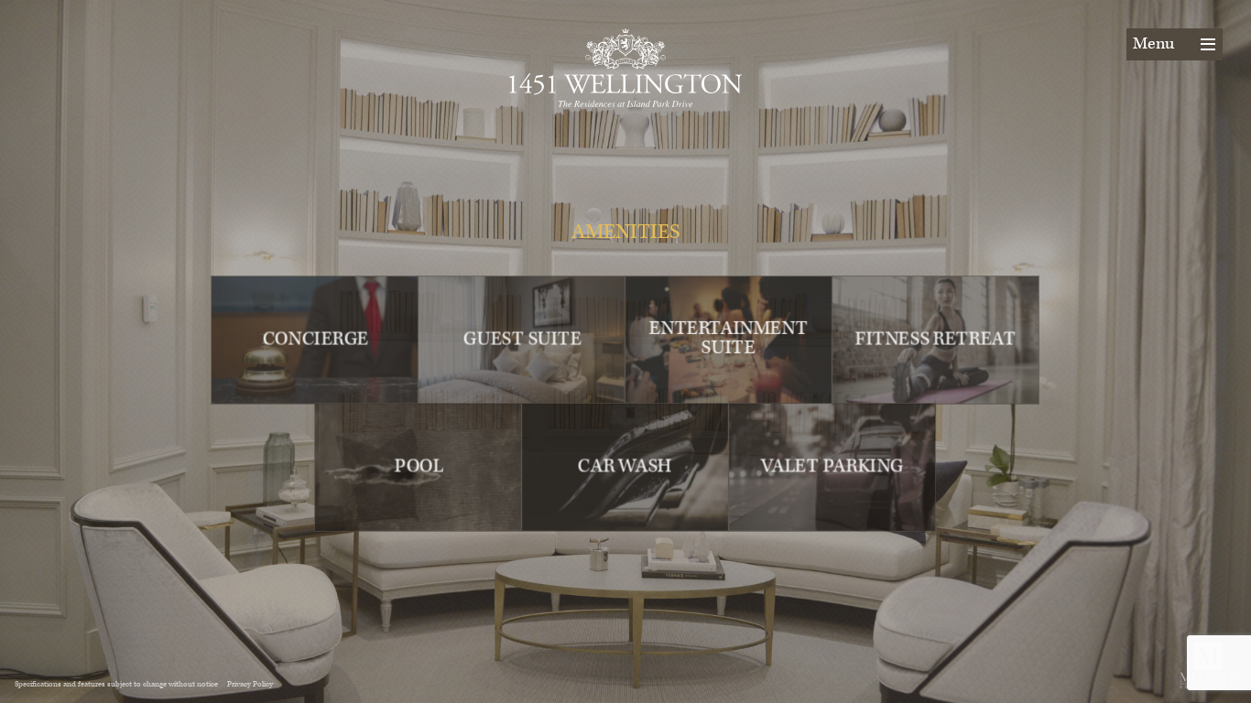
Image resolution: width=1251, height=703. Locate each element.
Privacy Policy (250, 684)
